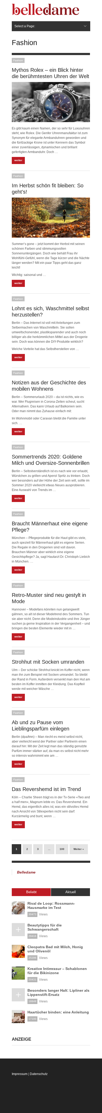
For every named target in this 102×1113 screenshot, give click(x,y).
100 (62, 849)
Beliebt (31, 892)
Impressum (19, 1074)
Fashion (18, 60)
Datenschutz (39, 1074)
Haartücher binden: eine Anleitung (58, 1012)
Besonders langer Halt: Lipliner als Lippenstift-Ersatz (58, 992)
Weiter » (78, 849)
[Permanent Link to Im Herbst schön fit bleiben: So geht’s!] (51, 218)
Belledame (26, 872)
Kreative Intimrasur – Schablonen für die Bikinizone (57, 971)
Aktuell (70, 892)
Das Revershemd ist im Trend (46, 789)
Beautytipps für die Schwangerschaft (44, 927)
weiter (18, 160)
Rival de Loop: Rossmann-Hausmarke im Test (51, 905)
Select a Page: (24, 26)
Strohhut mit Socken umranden (48, 662)
